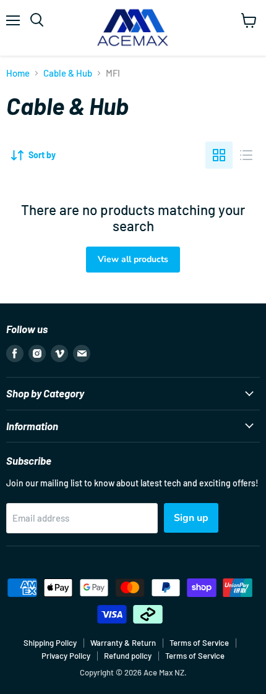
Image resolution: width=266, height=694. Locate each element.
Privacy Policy (65, 656)
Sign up (191, 518)
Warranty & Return (123, 643)
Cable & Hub (67, 73)
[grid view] (219, 155)
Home (18, 73)
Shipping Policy (50, 643)
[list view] (246, 155)
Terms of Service (199, 643)
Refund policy (128, 656)
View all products (133, 259)
